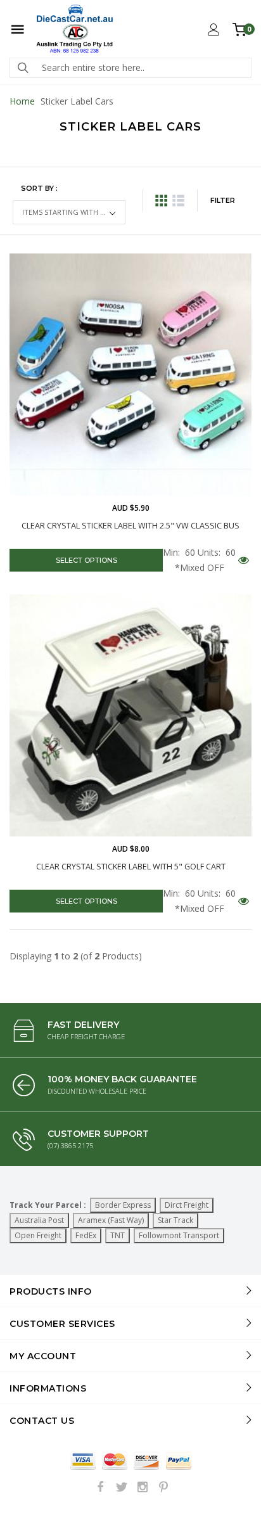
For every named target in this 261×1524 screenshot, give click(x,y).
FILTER (222, 200)
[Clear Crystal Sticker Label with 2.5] (130, 374)
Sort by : (39, 188)
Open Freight (38, 1235)
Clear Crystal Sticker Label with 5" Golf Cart (131, 866)
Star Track (175, 1220)
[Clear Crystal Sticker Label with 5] (130, 715)
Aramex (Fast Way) (111, 1220)
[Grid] (161, 200)
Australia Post (39, 1220)
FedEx (85, 1235)
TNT (117, 1235)
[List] (178, 200)
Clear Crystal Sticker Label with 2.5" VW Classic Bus (130, 525)
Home (22, 101)
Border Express (123, 1205)
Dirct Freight (186, 1205)
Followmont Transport (179, 1235)
